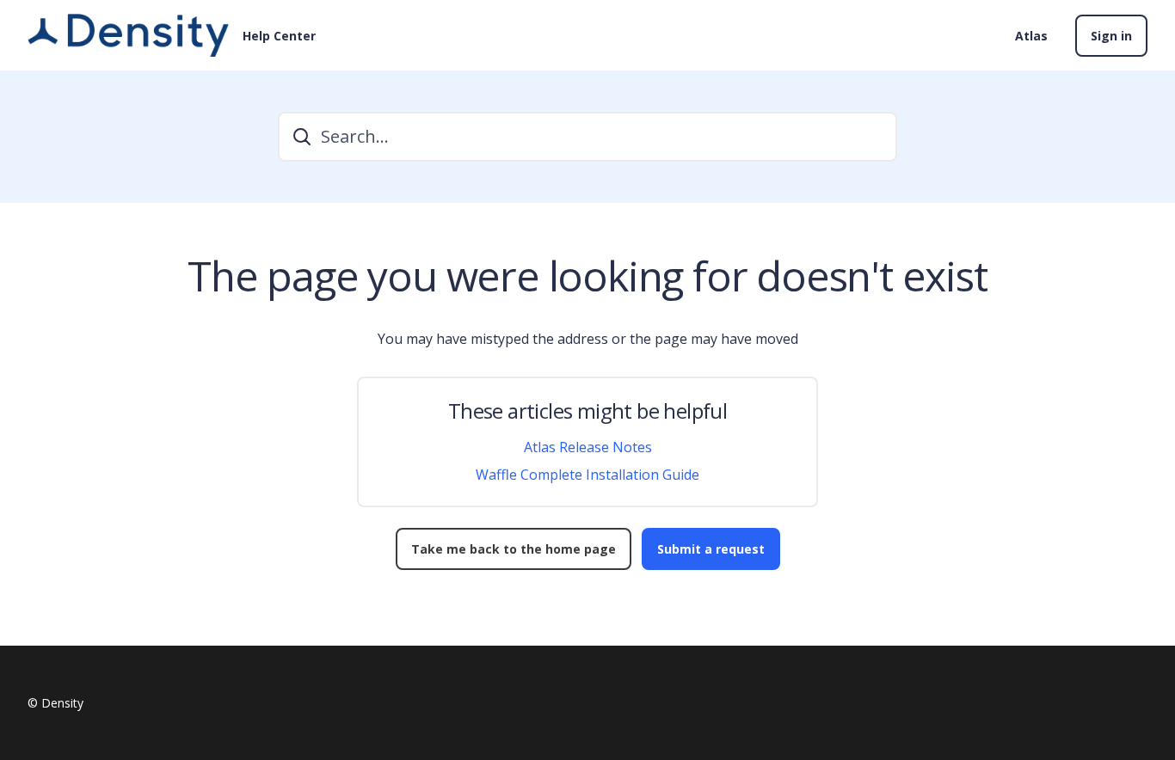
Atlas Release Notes (588, 447)
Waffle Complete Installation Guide (587, 474)
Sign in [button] (1111, 36)
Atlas (1031, 36)
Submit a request (711, 549)
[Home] (128, 35)
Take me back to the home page (513, 549)
